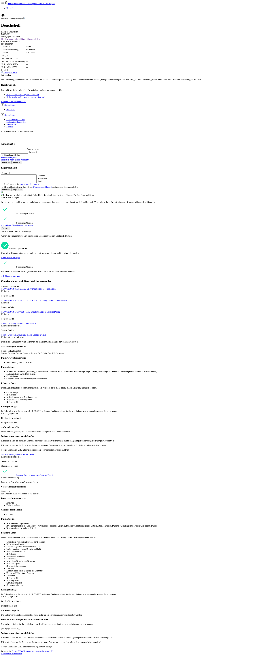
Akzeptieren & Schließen (11, 654)
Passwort (33, 152)
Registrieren (17, 190)
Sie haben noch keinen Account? (15, 160)
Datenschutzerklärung (15, 119)
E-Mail (41, 181)
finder (9, 105)
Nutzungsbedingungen (16, 122)
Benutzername (33, 149)
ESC (7, 229)
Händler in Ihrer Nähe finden (13, 101)
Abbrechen (6, 162)
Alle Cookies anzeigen (10, 257)
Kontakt (9, 127)
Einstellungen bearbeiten (22, 225)
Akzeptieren (6, 225)
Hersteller (10, 8)
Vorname (41, 176)
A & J (22, 94)
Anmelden (17, 162)
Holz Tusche (25, 97)
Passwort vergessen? (9, 157)
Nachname (42, 178)
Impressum (11, 124)
